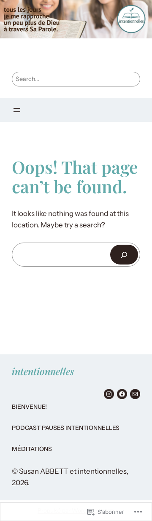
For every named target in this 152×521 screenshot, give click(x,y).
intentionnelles (43, 371)
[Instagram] (109, 394)
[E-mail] (135, 394)
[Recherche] (124, 255)
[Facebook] (122, 394)
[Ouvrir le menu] (17, 110)
